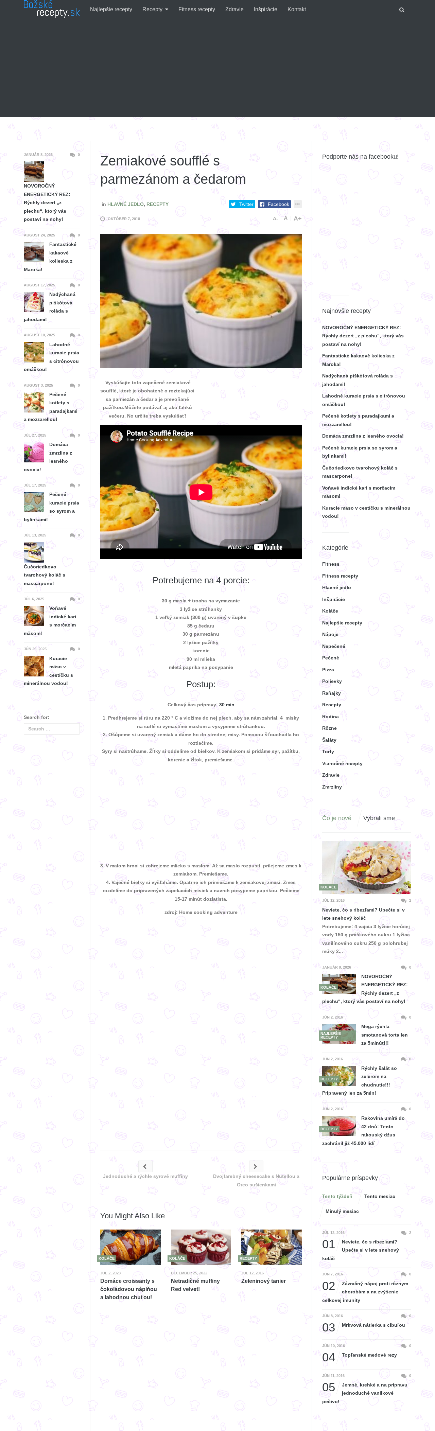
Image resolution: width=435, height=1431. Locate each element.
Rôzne (329, 728)
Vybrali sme (379, 818)
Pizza (328, 669)
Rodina (330, 716)
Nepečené (333, 646)
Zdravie (234, 9)
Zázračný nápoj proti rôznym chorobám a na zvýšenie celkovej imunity (365, 1291)
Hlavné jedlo (125, 204)
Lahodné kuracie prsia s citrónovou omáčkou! (51, 357)
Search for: (36, 717)
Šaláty (329, 740)
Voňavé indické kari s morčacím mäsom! (50, 620)
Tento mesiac (379, 1196)
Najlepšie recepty (111, 9)
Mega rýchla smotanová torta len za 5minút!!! (384, 1035)
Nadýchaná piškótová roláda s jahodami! (49, 307)
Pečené (330, 657)
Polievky (332, 681)
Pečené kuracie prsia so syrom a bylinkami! (51, 507)
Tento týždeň (337, 1196)
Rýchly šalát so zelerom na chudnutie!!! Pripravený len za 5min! (359, 1080)
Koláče (330, 611)
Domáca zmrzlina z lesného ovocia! (363, 436)
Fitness (331, 564)
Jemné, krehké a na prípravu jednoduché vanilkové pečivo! (364, 1392)
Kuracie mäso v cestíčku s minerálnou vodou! (48, 671)
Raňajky (331, 693)
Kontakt (297, 9)
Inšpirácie (265, 9)
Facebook (278, 204)
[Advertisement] (217, 69)
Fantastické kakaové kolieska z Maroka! (50, 257)
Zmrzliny (332, 787)
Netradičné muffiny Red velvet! (195, 1285)
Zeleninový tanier (263, 1281)
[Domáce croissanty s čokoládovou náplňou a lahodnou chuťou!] (130, 1247)
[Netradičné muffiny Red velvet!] (201, 1247)
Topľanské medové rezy (359, 1355)
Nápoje (330, 634)
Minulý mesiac (342, 1211)
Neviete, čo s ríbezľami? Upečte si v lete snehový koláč (363, 914)
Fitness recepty (196, 9)
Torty (328, 751)
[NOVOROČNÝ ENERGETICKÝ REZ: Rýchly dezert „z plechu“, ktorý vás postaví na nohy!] (339, 984)
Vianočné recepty (342, 763)
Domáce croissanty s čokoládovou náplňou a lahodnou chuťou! (128, 1289)
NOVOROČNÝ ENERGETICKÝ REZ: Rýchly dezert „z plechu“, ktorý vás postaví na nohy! (363, 336)
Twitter (246, 204)
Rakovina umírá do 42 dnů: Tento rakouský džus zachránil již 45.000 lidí (363, 1130)
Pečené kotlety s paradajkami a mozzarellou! (50, 407)
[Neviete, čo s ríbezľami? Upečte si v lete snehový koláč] (367, 867)
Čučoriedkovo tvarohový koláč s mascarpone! (44, 575)
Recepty (152, 9)
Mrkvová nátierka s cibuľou (363, 1325)
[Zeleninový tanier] (271, 1247)
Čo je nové (336, 818)
